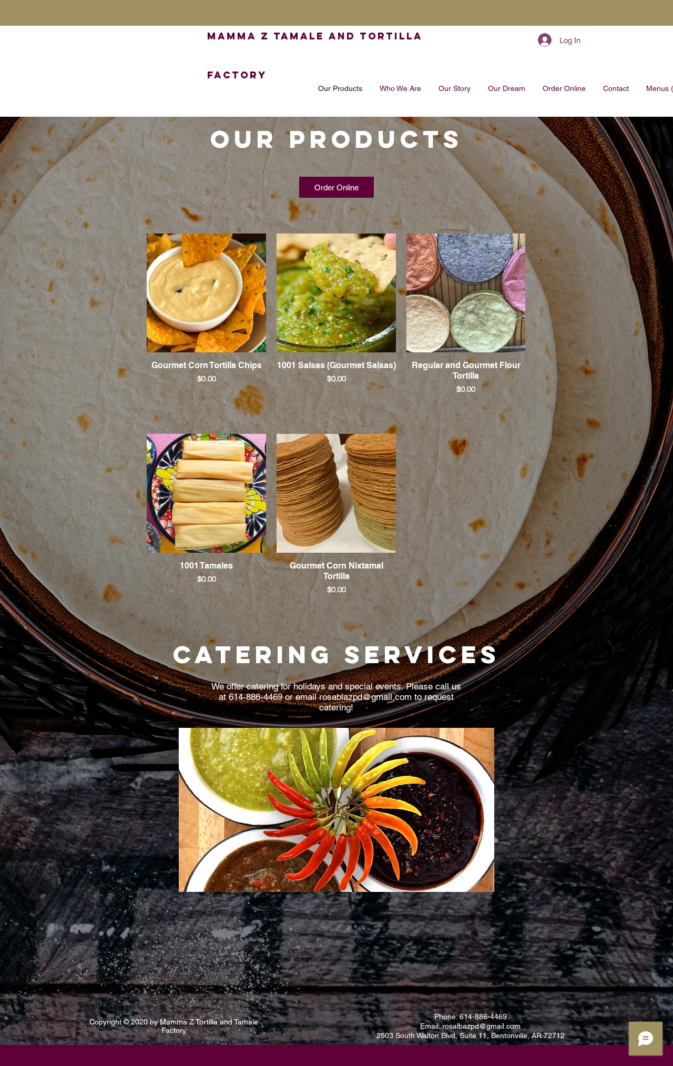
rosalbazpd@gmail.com (481, 1026)
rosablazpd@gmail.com (365, 697)
